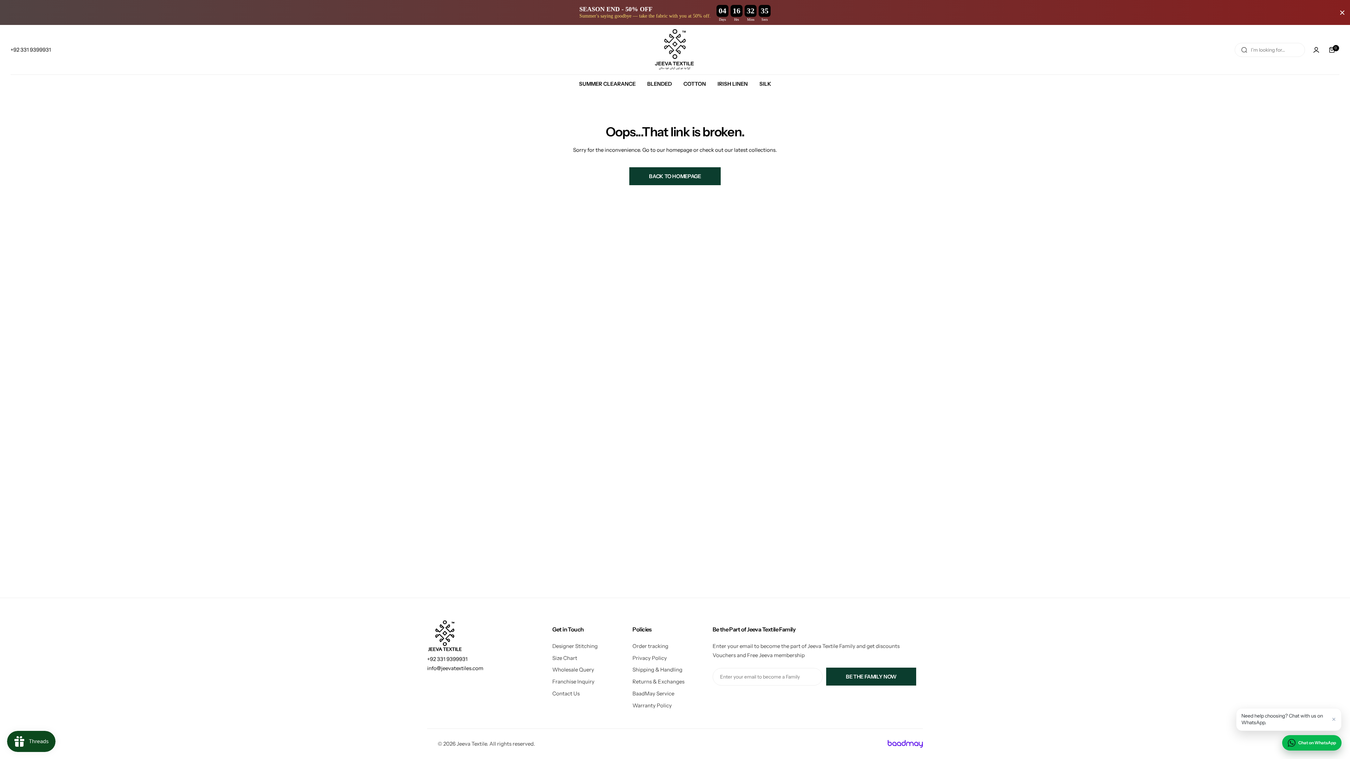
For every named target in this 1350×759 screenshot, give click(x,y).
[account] (1316, 50)
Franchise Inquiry (573, 681)
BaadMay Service (653, 693)
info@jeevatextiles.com (455, 668)
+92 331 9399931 (447, 659)
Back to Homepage (675, 176)
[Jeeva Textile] (675, 50)
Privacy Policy (649, 658)
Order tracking (650, 646)
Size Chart (564, 658)
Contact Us (566, 693)
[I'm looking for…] (1244, 50)
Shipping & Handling (657, 669)
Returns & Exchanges (658, 681)
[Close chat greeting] (1334, 719)
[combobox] (1270, 50)
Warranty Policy (652, 705)
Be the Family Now (871, 676)
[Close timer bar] (1342, 12)
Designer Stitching (575, 646)
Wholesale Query (573, 669)
